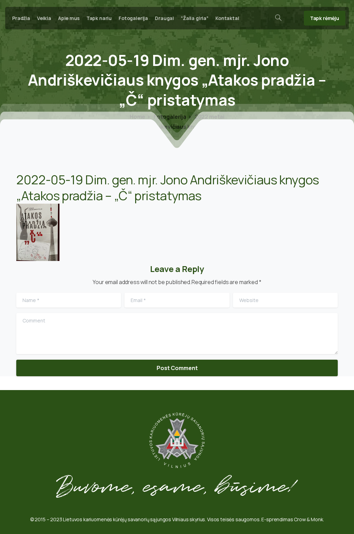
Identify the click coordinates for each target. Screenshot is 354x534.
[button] (37, 232)
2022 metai (209, 116)
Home (137, 116)
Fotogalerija (169, 116)
